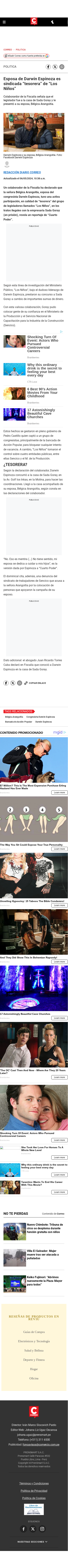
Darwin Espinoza (43, 722)
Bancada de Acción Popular (18, 722)
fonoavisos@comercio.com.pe (41, 1444)
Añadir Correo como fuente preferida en (26, 56)
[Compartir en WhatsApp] (61, 66)
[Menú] (4, 22)
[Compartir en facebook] (48, 66)
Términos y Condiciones (34, 1483)
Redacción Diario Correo (22, 172)
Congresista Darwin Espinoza (40, 717)
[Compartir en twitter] (55, 66)
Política (9, 66)
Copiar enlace (37, 683)
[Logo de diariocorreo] (33, 22)
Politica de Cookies (34, 1498)
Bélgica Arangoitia (14, 717)
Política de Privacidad (34, 1490)
